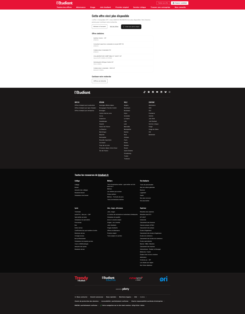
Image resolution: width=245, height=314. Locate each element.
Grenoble (127, 116)
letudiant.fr (103, 175)
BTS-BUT (143, 217)
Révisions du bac (80, 233)
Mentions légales (125, 297)
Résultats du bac (80, 249)
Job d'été (152, 118)
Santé (142, 195)
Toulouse (127, 159)
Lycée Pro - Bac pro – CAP (83, 214)
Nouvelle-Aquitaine (105, 140)
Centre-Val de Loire (105, 113)
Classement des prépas (147, 228)
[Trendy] (81, 278)
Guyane (101, 124)
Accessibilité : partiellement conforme (114, 301)
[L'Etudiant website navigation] (65, 3)
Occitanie (102, 142)
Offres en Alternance (113, 230)
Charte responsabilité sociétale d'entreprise (147, 301)
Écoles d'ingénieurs (146, 230)
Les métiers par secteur (114, 191)
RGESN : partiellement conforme (86, 305)
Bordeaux (127, 110)
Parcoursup (78, 222)
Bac (76, 225)
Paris (125, 140)
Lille (125, 121)
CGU (135, 297)
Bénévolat (152, 134)
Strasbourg (127, 153)
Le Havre (127, 118)
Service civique (153, 124)
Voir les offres (114, 26)
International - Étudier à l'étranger (150, 249)
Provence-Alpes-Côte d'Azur (108, 148)
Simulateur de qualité (113, 217)
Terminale (78, 212)
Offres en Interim (100, 81)
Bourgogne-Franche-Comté (107, 108)
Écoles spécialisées (146, 241)
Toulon (126, 156)
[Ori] (163, 278)
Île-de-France (103, 151)
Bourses (142, 190)
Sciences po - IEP (145, 260)
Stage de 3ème (153, 129)
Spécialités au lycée (81, 217)
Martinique (102, 132)
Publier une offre (163, 3)
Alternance (152, 105)
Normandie (102, 137)
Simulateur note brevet (81, 195)
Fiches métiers (111, 194)
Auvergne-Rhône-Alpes (106, 105)
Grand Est (102, 118)
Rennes (126, 145)
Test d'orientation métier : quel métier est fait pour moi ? (121, 185)
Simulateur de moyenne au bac (84, 241)
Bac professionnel (80, 238)
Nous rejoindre (111, 297)
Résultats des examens (147, 212)
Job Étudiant (153, 121)
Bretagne (102, 110)
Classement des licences (147, 222)
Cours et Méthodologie (81, 244)
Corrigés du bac (79, 236)
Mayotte (102, 134)
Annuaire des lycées (81, 246)
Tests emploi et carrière (114, 236)
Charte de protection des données (87, 301)
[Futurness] (136, 279)
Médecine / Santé (145, 252)
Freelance (152, 113)
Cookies (142, 297)
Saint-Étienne (128, 151)
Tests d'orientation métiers (115, 199)
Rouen (126, 148)
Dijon (125, 113)
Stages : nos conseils (113, 222)
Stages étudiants (112, 228)
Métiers (109, 189)
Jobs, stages (111, 212)
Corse (101, 116)
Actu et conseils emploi (114, 220)
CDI (150, 110)
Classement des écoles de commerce (151, 238)
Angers (126, 105)
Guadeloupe (103, 121)
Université (143, 220)
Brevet (77, 187)
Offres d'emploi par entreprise (84, 110)
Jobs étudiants (111, 225)
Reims (126, 142)
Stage (151, 126)
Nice (125, 134)
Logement (143, 193)
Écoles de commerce (146, 236)
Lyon (125, 124)
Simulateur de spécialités (82, 220)
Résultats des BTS (145, 214)
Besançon (127, 108)
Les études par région (146, 262)
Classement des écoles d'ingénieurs (151, 233)
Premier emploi (111, 233)
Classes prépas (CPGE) (147, 225)
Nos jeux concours (145, 198)
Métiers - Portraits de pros (115, 197)
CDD (150, 108)
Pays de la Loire (104, 145)
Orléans (126, 137)
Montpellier (127, 129)
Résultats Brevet (80, 193)
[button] (144, 92)
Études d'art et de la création (149, 254)
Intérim (151, 116)
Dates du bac (79, 228)
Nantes (126, 132)
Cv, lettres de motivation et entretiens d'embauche (122, 214)
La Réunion (102, 129)
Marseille (127, 126)
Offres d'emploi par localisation (85, 105)
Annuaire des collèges (81, 190)
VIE (150, 132)
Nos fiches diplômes (146, 265)
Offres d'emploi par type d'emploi (85, 108)
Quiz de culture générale (147, 187)
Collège (77, 184)
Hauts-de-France (104, 126)
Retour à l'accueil (100, 26)
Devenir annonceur (96, 297)
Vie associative (144, 201)
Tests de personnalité (146, 184)
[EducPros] (109, 278)
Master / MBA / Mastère (147, 244)
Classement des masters (147, 246)
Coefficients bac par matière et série (86, 230)
